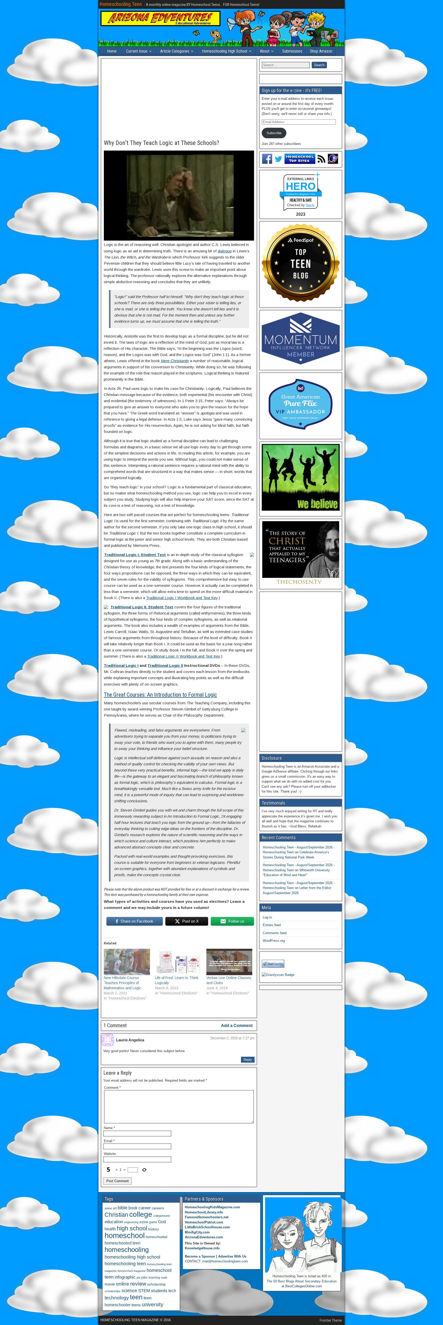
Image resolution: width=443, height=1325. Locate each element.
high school (132, 1228)
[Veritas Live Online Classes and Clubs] (229, 962)
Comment (112, 1088)
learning (154, 1277)
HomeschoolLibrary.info (204, 1212)
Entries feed (272, 925)
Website (110, 1154)
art (115, 1208)
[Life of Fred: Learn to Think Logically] (178, 962)
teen (136, 1297)
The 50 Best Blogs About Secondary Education (302, 1281)
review (138, 1284)
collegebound (161, 1215)
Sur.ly (310, 205)
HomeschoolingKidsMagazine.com (212, 1207)
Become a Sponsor (200, 1256)
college (140, 1214)
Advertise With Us (232, 1256)
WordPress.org (274, 941)
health (110, 1229)
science (129, 1290)
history (153, 1229)
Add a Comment (237, 1025)
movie (110, 1284)
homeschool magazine (132, 1270)
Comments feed (274, 933)
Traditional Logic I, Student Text (135, 554)
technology (117, 1297)
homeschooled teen (122, 1243)
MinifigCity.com (197, 1232)
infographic (125, 1277)
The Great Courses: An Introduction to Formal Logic (160, 694)
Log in (267, 917)
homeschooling (127, 1249)
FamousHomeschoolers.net (206, 1217)
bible (122, 1207)
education (114, 1221)
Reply (248, 1060)
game (153, 1222)
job (138, 1277)
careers (158, 1208)
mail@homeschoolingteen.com (225, 1261)
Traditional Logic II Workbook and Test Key (183, 656)
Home (112, 51)
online (122, 1284)
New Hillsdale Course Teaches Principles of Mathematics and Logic (122, 983)
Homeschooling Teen (120, 4)
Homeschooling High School (224, 51)
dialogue (225, 251)
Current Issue (136, 51)
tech (172, 1290)
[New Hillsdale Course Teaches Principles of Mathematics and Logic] (127, 962)
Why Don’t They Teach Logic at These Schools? (161, 142)
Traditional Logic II (165, 665)
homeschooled (156, 1237)
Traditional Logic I (121, 665)
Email (109, 1141)
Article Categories (174, 51)
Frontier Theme (331, 1320)
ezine (143, 1222)
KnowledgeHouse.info (202, 1248)
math (164, 1277)
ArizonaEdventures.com (204, 1237)
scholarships (112, 1291)
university (152, 1304)
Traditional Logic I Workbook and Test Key (182, 598)
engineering (131, 1222)
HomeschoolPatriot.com (204, 1222)
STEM (144, 1290)
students (159, 1290)
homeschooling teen (125, 1263)
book (132, 1207)
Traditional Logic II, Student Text (141, 607)
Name (109, 1128)
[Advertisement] (179, 99)
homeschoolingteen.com (300, 194)
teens (136, 1305)
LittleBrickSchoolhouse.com (207, 1227)
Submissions (292, 51)
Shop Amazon (321, 51)
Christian (116, 1214)
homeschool (125, 1235)
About (264, 51)
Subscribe (274, 133)
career (144, 1207)
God (162, 1222)
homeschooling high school (132, 1257)
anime (108, 1208)
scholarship (156, 1284)
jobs (144, 1277)
